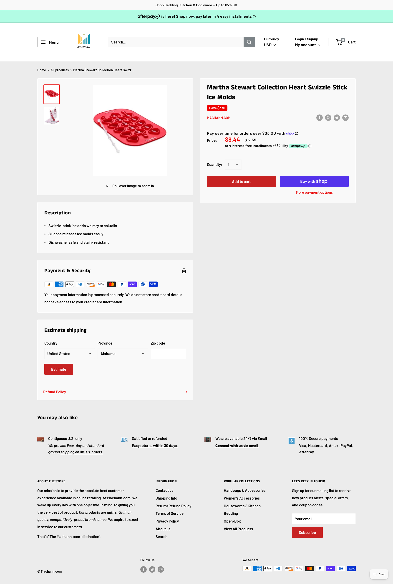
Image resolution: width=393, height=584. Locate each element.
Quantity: (214, 164)
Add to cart (241, 181)
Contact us (164, 490)
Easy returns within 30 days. (155, 445)
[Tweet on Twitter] (337, 117)
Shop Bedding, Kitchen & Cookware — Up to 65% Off (196, 5)
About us (163, 528)
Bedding (231, 513)
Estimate (58, 369)
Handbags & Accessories (244, 490)
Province (105, 343)
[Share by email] (345, 117)
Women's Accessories (242, 498)
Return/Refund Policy (173, 505)
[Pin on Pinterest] (328, 117)
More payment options (314, 192)
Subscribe (307, 532)
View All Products (238, 528)
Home (41, 70)
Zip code (158, 343)
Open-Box (232, 521)
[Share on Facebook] (319, 117)
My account (306, 44)
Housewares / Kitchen (242, 505)
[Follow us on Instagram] (161, 569)
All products (59, 70)
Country (50, 343)
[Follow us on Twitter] (152, 569)
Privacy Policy (167, 521)
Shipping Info (166, 498)
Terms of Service (170, 513)
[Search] (249, 42)
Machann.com (218, 118)
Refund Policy (54, 391)
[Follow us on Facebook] (143, 569)
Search (161, 536)
